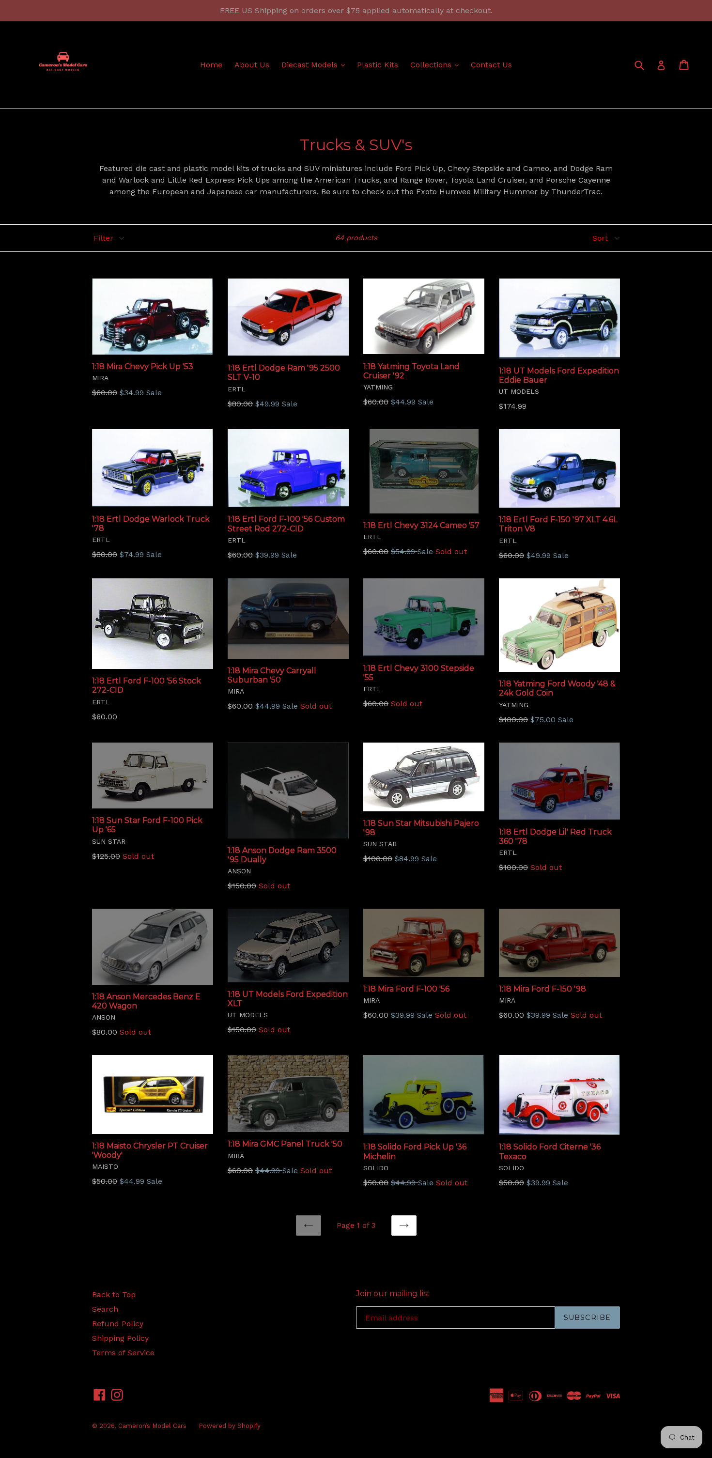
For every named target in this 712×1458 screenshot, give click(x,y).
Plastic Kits (377, 64)
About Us (251, 64)
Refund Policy (117, 1323)
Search (105, 1309)
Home (211, 64)
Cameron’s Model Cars (152, 1425)
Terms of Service (123, 1352)
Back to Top (114, 1294)
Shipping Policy (120, 1338)
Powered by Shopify (230, 1425)
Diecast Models (315, 64)
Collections (437, 64)
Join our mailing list (393, 1293)
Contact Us (491, 64)
